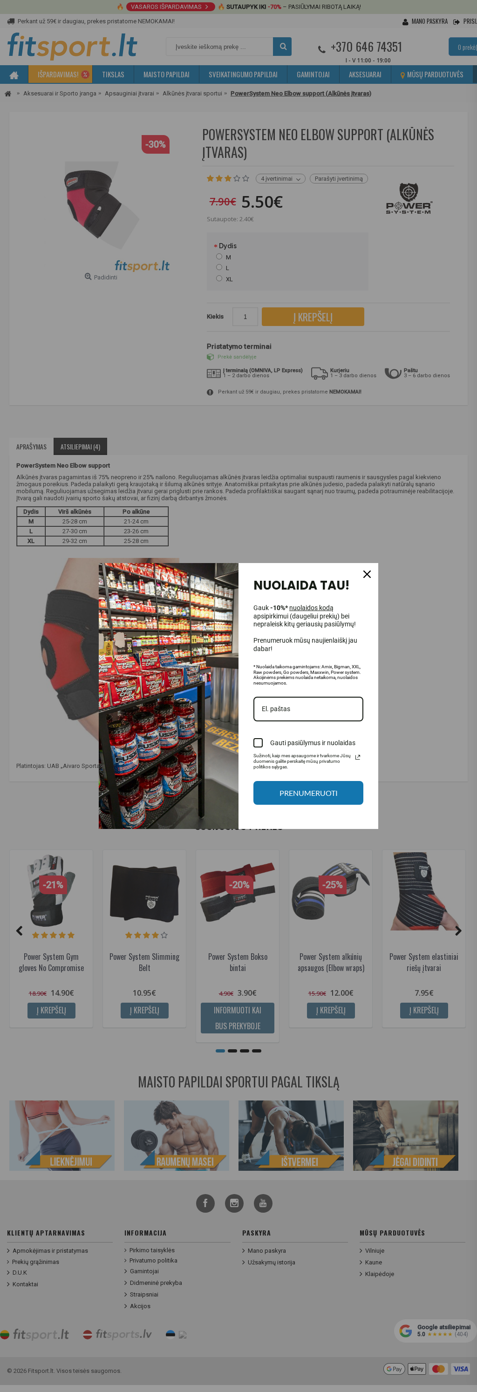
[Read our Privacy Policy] (357, 757)
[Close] (367, 574)
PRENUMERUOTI (308, 792)
